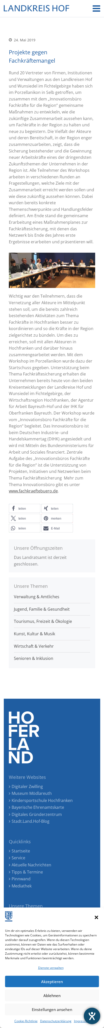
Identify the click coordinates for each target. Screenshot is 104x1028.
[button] (96, 917)
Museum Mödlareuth (32, 793)
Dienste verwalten (51, 968)
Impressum (82, 1021)
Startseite (21, 851)
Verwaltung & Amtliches (36, 596)
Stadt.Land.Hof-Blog (30, 821)
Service (18, 858)
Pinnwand (21, 879)
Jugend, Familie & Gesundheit (42, 609)
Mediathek (22, 886)
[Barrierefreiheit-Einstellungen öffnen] (92, 1016)
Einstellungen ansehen (52, 1009)
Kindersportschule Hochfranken (42, 800)
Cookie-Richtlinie (26, 1021)
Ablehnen (52, 995)
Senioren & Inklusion (33, 658)
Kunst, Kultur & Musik (34, 634)
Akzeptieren (52, 981)
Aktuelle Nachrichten (31, 865)
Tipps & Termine (27, 872)
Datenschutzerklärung (55, 1021)
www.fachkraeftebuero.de (33, 491)
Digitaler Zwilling (27, 786)
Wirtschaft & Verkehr (34, 646)
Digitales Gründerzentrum (37, 814)
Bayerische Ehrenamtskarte (38, 807)
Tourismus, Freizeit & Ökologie (43, 621)
